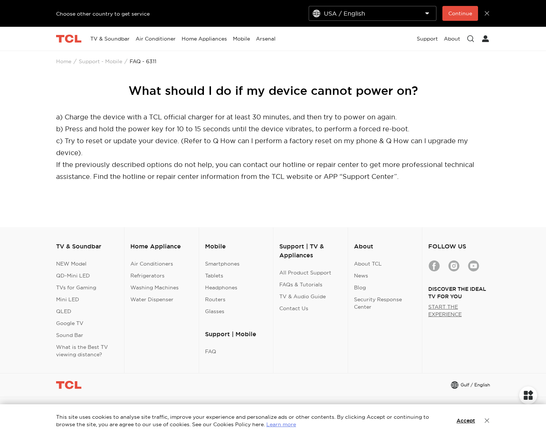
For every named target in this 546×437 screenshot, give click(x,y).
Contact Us (293, 308)
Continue (460, 13)
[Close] (487, 421)
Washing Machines (154, 287)
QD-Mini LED (73, 275)
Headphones (221, 287)
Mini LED (67, 299)
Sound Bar (69, 335)
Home (63, 61)
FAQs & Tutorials (300, 284)
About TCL (368, 263)
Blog (360, 287)
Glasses (214, 311)
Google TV (70, 323)
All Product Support (305, 272)
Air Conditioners (151, 263)
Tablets (214, 275)
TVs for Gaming (76, 287)
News (361, 275)
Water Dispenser (151, 299)
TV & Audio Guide (302, 296)
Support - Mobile (100, 61)
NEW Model (71, 263)
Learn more (281, 424)
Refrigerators (147, 275)
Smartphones (222, 263)
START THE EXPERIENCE (445, 310)
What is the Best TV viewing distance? (82, 351)
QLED (63, 311)
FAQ (210, 351)
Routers (215, 299)
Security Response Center (378, 303)
